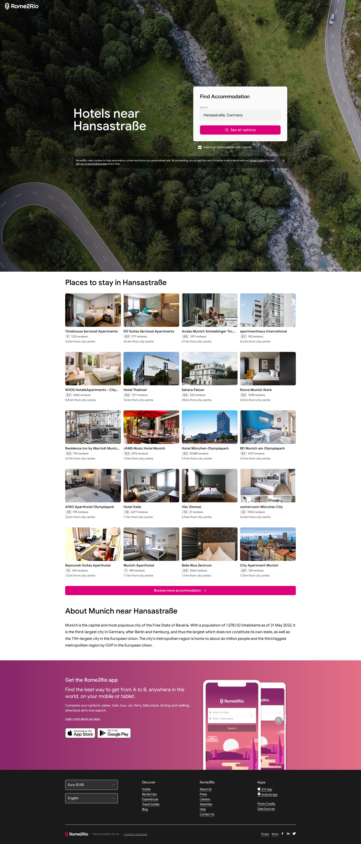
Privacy (265, 833)
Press (203, 794)
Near (203, 107)
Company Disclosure (135, 834)
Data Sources (266, 809)
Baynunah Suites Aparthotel (88, 565)
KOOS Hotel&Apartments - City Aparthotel (90, 392)
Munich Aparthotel (138, 565)
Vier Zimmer (192, 507)
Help (203, 809)
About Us (206, 789)
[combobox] (240, 115)
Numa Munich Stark (256, 390)
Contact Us (207, 814)
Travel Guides (151, 804)
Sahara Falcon (193, 390)
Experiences (150, 799)
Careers (205, 799)
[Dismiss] (283, 160)
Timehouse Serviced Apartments (91, 331)
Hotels (146, 789)
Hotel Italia (132, 507)
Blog (145, 809)
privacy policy (257, 160)
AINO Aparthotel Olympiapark (89, 507)
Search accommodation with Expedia (227, 147)
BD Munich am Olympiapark (262, 448)
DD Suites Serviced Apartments (148, 331)
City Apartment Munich (259, 565)
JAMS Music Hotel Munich (144, 448)
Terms (275, 833)
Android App (269, 794)
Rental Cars (149, 794)
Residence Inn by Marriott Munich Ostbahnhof (92, 450)
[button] (240, 130)
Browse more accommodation (177, 590)
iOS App (266, 789)
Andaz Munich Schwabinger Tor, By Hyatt (207, 333)
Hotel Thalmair (135, 390)
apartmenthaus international (263, 331)
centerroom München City (261, 507)
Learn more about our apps (82, 719)
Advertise (206, 804)
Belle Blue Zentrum (197, 565)
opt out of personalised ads (91, 163)
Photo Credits (266, 804)
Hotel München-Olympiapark (205, 448)
